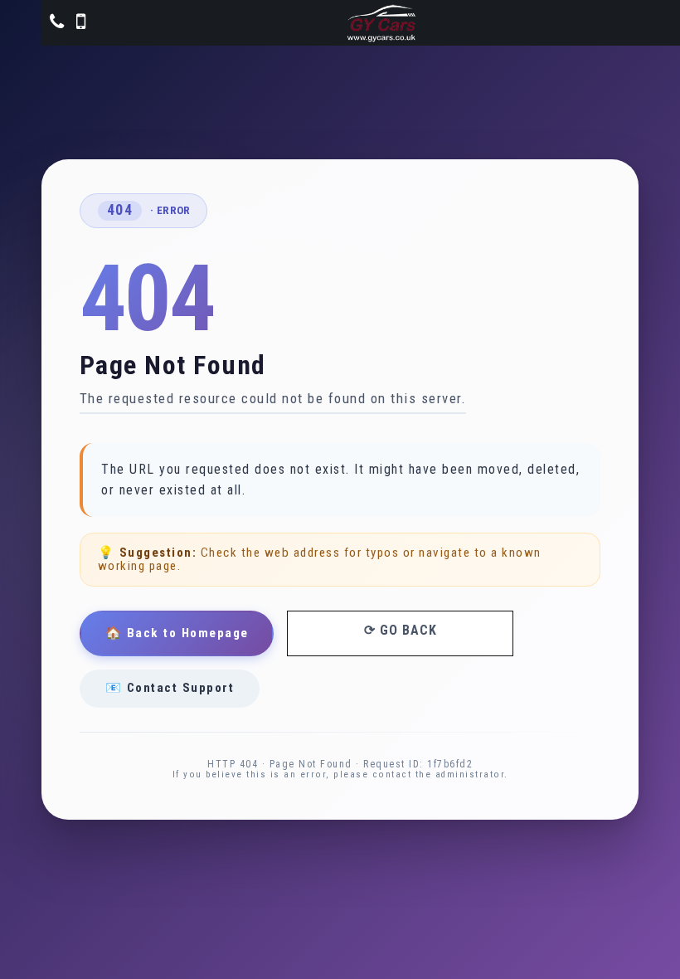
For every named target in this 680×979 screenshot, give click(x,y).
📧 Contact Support (170, 687)
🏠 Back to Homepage (177, 633)
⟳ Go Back (400, 630)
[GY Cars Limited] (382, 23)
